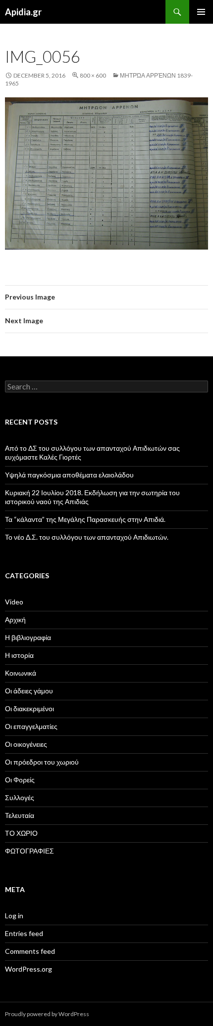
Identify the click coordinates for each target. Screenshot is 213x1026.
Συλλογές (19, 797)
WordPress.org (28, 969)
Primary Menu (201, 12)
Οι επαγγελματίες (31, 726)
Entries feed (24, 933)
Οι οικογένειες (26, 744)
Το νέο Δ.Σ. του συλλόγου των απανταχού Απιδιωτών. (86, 537)
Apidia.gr (23, 11)
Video (14, 602)
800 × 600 (93, 75)
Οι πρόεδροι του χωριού (42, 762)
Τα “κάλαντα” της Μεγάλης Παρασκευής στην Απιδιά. (85, 519)
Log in (14, 915)
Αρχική (15, 619)
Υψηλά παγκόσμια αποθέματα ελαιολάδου (69, 474)
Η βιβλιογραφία (28, 637)
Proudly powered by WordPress (47, 1014)
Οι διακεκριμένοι (29, 708)
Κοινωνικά (20, 673)
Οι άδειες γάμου (29, 690)
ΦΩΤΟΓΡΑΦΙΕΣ (29, 851)
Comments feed (30, 951)
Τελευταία (19, 815)
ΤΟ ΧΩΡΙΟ (21, 833)
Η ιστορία (19, 655)
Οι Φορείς (20, 779)
